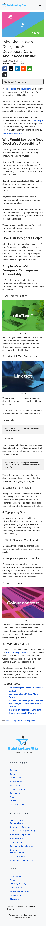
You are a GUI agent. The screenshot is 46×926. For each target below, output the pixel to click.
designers (11, 89)
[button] (33, 5)
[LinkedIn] (17, 68)
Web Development (26, 720)
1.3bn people (37, 120)
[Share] (4, 74)
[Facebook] (4, 68)
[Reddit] (23, 68)
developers (26, 89)
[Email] (29, 68)
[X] (11, 68)
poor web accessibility (12, 133)
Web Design (11, 720)
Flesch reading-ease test (17, 652)
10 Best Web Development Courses (26, 700)
